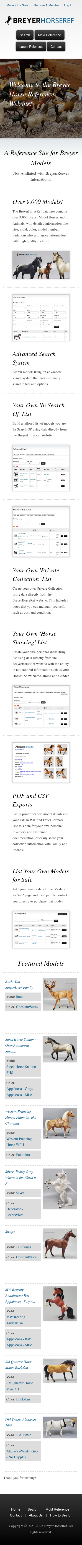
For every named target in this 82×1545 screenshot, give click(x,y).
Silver (20, 1192)
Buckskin (23, 1399)
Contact (56, 46)
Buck (19, 996)
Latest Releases (31, 46)
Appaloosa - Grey (19, 1088)
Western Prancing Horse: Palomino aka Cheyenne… (20, 1117)
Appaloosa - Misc (19, 1094)
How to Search (61, 1515)
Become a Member (46, 5)
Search (25, 35)
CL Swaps (23, 1246)
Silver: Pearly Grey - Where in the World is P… (20, 1177)
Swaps (10, 1231)
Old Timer (23, 1434)
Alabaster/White (18, 1451)
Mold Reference (49, 35)
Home (15, 1509)
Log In (68, 5)
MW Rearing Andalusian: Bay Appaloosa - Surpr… (20, 1295)
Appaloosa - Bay (18, 1338)
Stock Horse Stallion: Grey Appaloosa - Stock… (20, 1045)
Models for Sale (17, 5)
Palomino (23, 1154)
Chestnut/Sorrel (27, 1006)
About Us (36, 1515)
